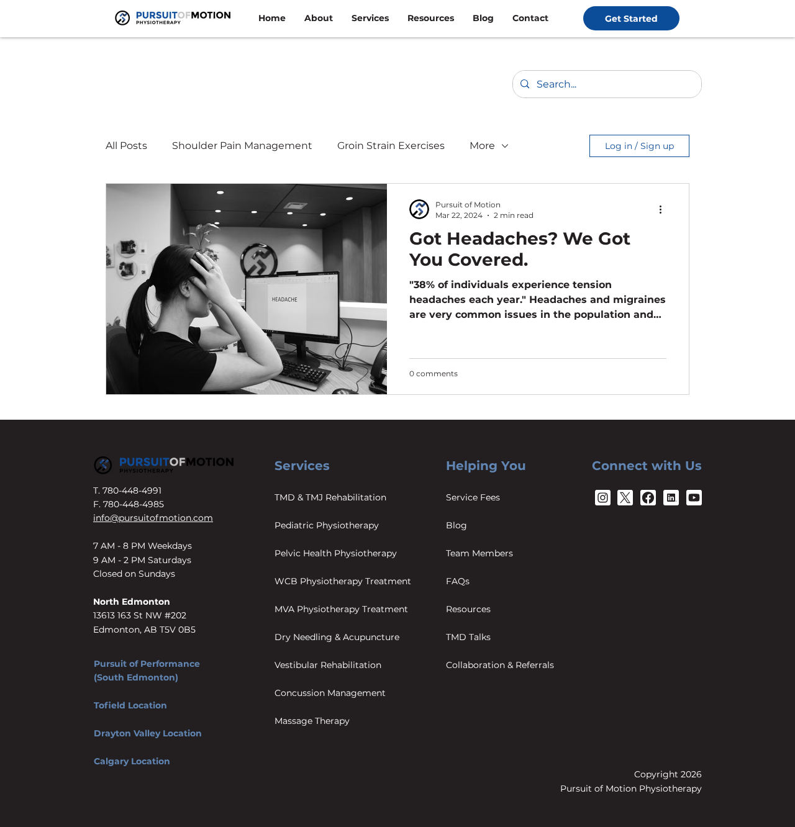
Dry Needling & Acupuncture (337, 637)
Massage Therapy (312, 720)
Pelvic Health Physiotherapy (336, 553)
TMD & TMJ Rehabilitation (330, 497)
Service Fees (473, 497)
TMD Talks (468, 637)
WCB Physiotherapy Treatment (343, 581)
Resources (468, 609)
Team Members (479, 553)
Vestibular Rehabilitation (328, 665)
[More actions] (664, 209)
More (482, 145)
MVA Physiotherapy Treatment (341, 609)
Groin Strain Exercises (391, 145)
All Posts (126, 145)
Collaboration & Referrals (500, 665)
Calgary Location (132, 761)
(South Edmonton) (136, 677)
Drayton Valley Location (148, 733)
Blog (456, 525)
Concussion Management (330, 692)
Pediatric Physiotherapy (327, 525)
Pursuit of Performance (147, 663)
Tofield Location (130, 705)
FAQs (458, 581)
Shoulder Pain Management (242, 145)
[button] (318, 18)
